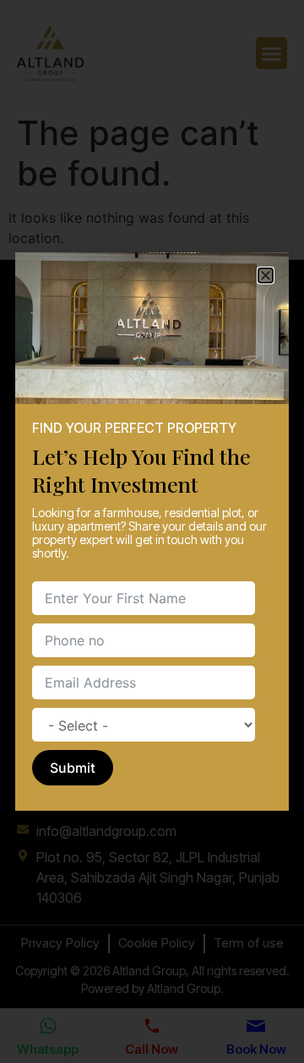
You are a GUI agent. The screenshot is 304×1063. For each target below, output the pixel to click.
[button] (265, 275)
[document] (152, 531)
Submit (72, 767)
